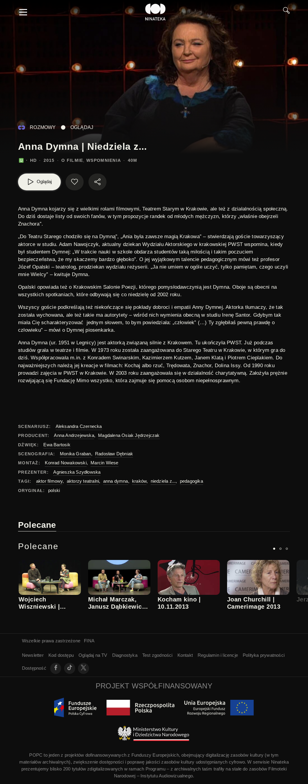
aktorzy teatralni (83, 481)
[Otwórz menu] (23, 12)
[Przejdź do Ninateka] (155, 12)
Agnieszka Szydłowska (76, 472)
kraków (139, 481)
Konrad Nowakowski (65, 462)
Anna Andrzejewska (74, 435)
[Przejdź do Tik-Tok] (69, 668)
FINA (89, 640)
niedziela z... (163, 481)
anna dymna (115, 481)
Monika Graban (75, 453)
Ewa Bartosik (56, 444)
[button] (274, 549)
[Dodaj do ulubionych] (75, 182)
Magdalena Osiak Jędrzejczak (128, 435)
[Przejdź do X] (83, 668)
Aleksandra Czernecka (79, 426)
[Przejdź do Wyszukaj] (286, 12)
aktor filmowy (49, 481)
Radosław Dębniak (114, 453)
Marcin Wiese (104, 462)
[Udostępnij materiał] (97, 182)
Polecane (37, 525)
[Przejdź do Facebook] (55, 668)
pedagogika (191, 481)
